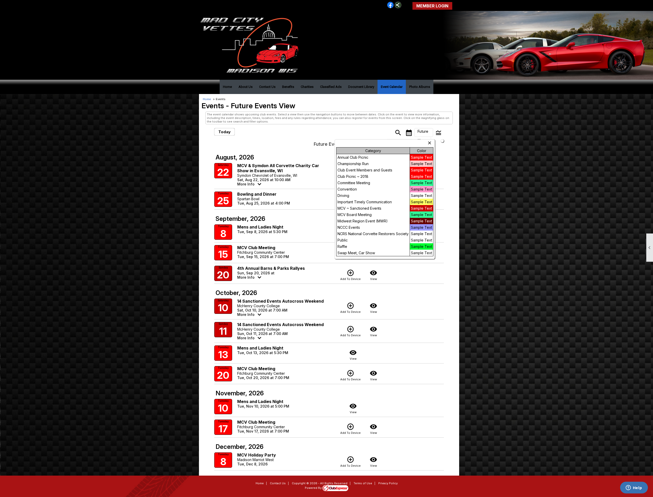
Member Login (432, 5)
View (373, 275)
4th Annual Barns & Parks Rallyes (271, 268)
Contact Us (267, 87)
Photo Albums (419, 87)
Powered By (313, 488)
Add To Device (350, 275)
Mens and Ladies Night (260, 227)
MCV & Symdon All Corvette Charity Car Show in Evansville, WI (278, 168)
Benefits (288, 87)
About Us (245, 87)
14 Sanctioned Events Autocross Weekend (280, 301)
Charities (307, 87)
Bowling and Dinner (257, 194)
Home (227, 87)
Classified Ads (331, 87)
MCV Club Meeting (256, 247)
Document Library (361, 87)
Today (224, 131)
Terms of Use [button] (363, 483)
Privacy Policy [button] (388, 483)
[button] (423, 132)
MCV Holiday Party (256, 455)
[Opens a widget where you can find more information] (634, 488)
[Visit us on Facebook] (390, 5)
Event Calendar (392, 87)
